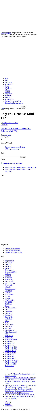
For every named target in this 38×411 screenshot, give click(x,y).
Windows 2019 (10, 353)
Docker (8, 268)
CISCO (8, 264)
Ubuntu (7, 90)
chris (6, 396)
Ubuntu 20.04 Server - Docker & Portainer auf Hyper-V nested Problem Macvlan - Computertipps (20, 387)
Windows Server (11, 360)
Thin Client (9, 324)
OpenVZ (9, 311)
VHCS (8, 328)
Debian (7, 92)
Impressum (8, 406)
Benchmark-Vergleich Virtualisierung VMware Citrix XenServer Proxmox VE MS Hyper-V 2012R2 (19, 391)
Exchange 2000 (10, 272)
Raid (7, 321)
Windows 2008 (11, 349)
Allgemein (8, 93)
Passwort (8, 315)
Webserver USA (11, 339)
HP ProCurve (10, 283)
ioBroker (8, 291)
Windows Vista (11, 362)
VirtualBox (9, 330)
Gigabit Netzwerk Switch (13, 252)
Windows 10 (9, 99)
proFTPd (8, 319)
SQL (7, 323)
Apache (7, 97)
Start (6, 78)
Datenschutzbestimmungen (14, 103)
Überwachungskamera (12, 249)
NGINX (8, 309)
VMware (8, 95)
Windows (8, 88)
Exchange (9, 270)
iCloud (7, 287)
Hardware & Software (14, 163)
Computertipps (6, 135)
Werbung (8, 402)
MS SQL (8, 302)
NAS (7, 306)
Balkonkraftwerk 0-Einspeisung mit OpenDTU (21, 167)
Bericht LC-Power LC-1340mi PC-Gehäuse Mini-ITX (16, 130)
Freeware (8, 279)
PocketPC (9, 317)
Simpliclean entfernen (26, 394)
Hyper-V (8, 285)
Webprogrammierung (12, 149)
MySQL (8, 304)
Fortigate (8, 277)
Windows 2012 (10, 351)
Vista (7, 334)
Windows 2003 (11, 347)
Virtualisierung (11, 332)
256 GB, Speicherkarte (12, 250)
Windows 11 (9, 345)
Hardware (8, 82)
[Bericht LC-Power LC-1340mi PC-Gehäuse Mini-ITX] (9, 123)
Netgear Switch (10, 307)
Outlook (8, 313)
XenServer (9, 366)
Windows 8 (9, 356)
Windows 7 (9, 84)
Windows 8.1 (10, 358)
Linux (7, 86)
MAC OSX (9, 300)
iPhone (8, 292)
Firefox (8, 276)
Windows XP (10, 364)
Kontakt (7, 404)
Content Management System (15, 147)
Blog (6, 80)
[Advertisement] (19, 57)
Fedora (8, 274)
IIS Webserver (10, 289)
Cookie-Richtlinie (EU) (13, 101)
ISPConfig (9, 294)
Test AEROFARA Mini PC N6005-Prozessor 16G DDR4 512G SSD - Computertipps (20, 378)
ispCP (7, 296)
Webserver (9, 338)
